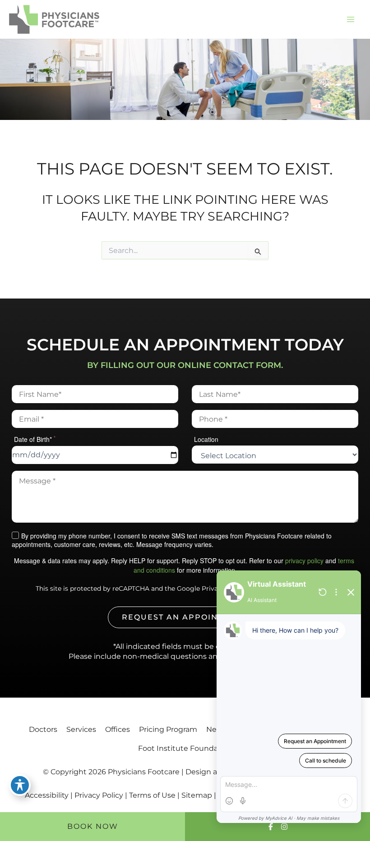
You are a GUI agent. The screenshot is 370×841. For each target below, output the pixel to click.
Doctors (43, 729)
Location (206, 439)
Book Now (92, 826)
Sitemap (196, 795)
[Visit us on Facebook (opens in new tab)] (270, 826)
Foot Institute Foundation (185, 748)
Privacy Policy (98, 795)
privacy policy (304, 560)
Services (81, 729)
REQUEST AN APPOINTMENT (185, 617)
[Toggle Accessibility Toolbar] (20, 785)
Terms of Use (152, 795)
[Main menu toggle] (350, 19)
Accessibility (47, 795)
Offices (117, 729)
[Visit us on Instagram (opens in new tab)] (284, 826)
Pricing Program (168, 729)
